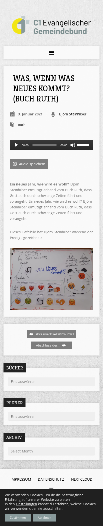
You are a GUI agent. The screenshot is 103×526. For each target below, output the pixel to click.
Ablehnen (44, 518)
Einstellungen (26, 504)
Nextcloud (81, 479)
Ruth (22, 124)
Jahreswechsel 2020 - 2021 (54, 334)
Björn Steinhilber (72, 114)
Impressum (20, 479)
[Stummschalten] (72, 145)
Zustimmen (18, 518)
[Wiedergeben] (16, 145)
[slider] (84, 144)
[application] (51, 145)
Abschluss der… (48, 345)
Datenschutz (51, 479)
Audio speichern (31, 164)
